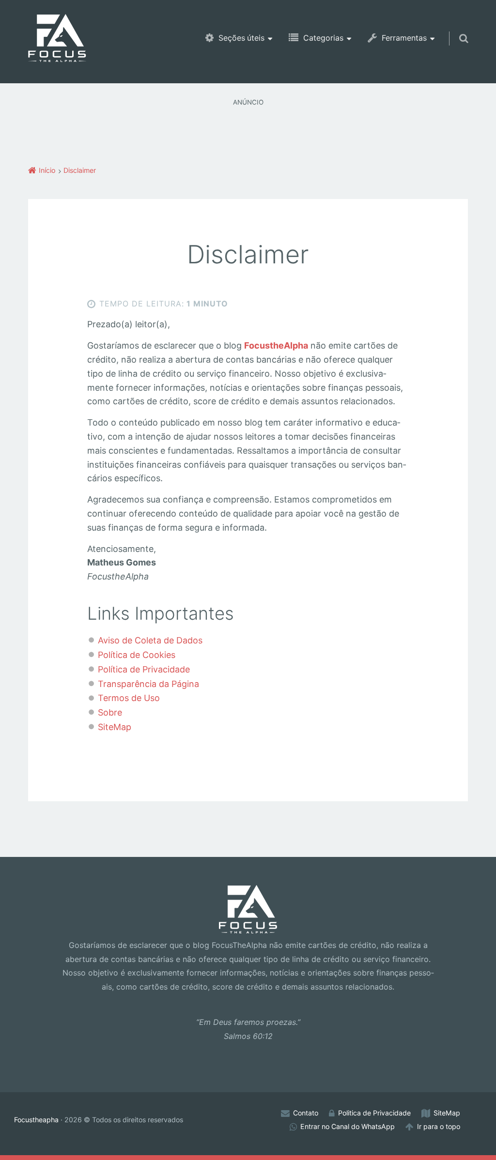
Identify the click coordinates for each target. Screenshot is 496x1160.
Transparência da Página (148, 684)
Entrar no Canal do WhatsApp (347, 1126)
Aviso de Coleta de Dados (150, 640)
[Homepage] (57, 38)
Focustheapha (36, 1119)
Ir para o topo (438, 1126)
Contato (305, 1113)
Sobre (110, 712)
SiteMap (114, 727)
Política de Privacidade (144, 669)
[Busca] (454, 29)
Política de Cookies (136, 655)
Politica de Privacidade (374, 1113)
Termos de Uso (129, 698)
